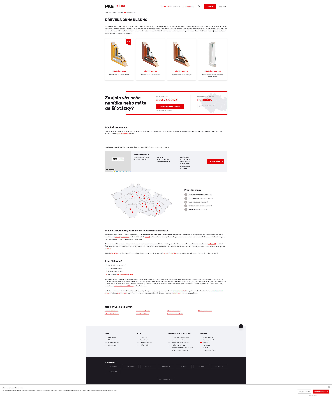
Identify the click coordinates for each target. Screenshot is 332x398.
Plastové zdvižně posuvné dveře (180, 337)
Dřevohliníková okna (113, 342)
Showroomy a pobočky (209, 350)
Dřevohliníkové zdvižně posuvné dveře (182, 347)
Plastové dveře (144, 337)
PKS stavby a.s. (131, 366)
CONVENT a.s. (183, 366)
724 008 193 (165, 159)
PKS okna (203, 333)
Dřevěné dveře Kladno (173, 311)
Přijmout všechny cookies (321, 391)
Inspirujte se (206, 347)
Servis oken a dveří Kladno (175, 314)
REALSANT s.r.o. (219, 366)
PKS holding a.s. (113, 366)
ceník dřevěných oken (123, 133)
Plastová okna (112, 337)
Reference (206, 342)
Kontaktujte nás (176, 293)
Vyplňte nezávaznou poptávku (170, 106)
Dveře (139, 333)
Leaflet (116, 171)
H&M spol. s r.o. (113, 371)
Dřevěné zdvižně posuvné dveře (180, 342)
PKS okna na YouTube (167, 379)
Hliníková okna (112, 345)
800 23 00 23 (168, 6)
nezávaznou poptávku (180, 291)
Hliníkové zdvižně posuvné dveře (181, 350)
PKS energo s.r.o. (166, 366)
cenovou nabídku (122, 293)
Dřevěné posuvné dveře (178, 345)
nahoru (241, 326)
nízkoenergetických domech (125, 274)
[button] (118, 159)
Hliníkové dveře (144, 345)
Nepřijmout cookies (304, 391)
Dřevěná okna (112, 340)
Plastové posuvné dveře (178, 340)
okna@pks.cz (189, 6)
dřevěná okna (114, 253)
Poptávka (210, 6)
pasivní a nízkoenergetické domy (123, 286)
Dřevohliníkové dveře (146, 342)
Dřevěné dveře (144, 340)
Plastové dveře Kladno (143, 311)
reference (107, 248)
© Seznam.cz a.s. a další (125, 171)
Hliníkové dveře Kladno (112, 314)
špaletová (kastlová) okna (121, 237)
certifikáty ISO (212, 244)
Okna (107, 333)
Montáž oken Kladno (142, 314)
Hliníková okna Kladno (205, 311)
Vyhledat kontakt (208, 106)
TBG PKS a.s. (201, 366)
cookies (43, 390)
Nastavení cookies (313, 395)
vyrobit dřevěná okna (170, 253)
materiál (147, 237)
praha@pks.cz (165, 161)
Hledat (199, 6)
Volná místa (206, 345)
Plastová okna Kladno (111, 311)
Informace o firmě (208, 337)
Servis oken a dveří (208, 340)
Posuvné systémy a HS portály (179, 333)
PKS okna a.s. (148, 366)
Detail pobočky (215, 161)
